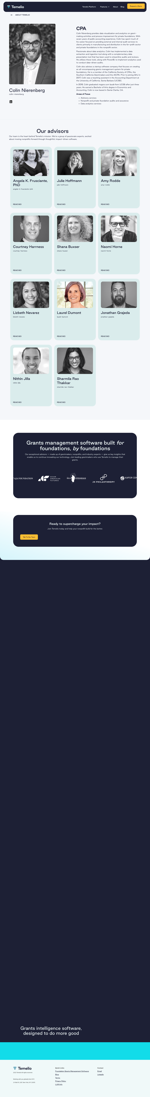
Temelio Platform (89, 7)
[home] (15, 6)
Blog (122, 7)
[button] (105, 7)
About (115, 7)
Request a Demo (136, 6)
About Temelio (22, 15)
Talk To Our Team (29, 537)
